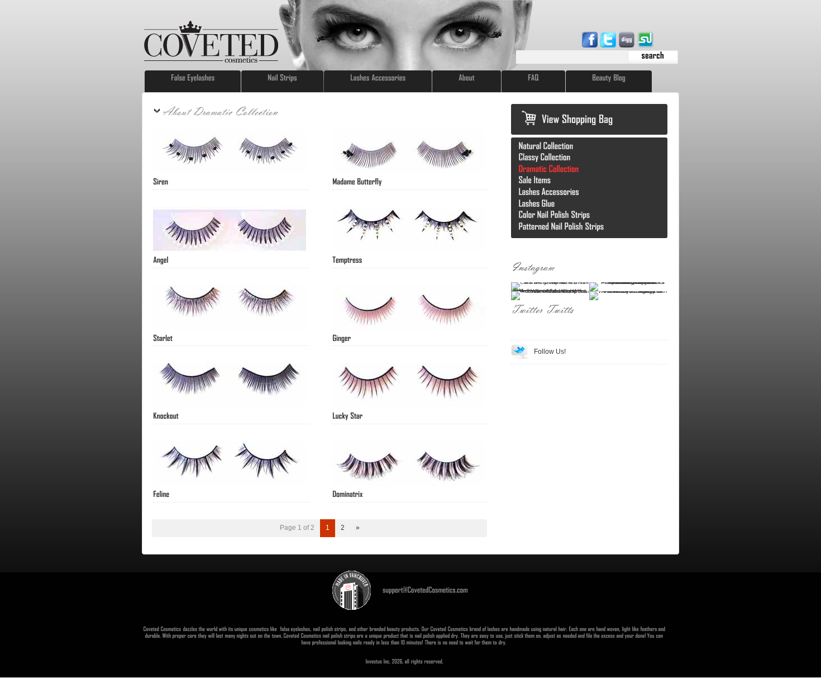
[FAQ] (533, 77)
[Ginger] (341, 337)
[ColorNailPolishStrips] (554, 214)
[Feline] (161, 493)
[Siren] (160, 181)
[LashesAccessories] (378, 77)
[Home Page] (211, 61)
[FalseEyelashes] (193, 77)
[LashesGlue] (537, 203)
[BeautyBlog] (609, 77)
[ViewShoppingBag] (577, 119)
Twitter (609, 40)
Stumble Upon (646, 40)
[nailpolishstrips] (329, 629)
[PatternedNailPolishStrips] (561, 226)
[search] (653, 57)
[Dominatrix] (347, 493)
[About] (466, 77)
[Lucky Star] (347, 415)
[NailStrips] (282, 77)
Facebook (591, 40)
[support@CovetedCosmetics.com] (425, 589)
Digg (628, 40)
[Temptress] (347, 259)
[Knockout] (166, 415)
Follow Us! (550, 351)
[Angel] (161, 259)
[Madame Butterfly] (357, 181)
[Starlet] (163, 337)
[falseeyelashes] (295, 629)
